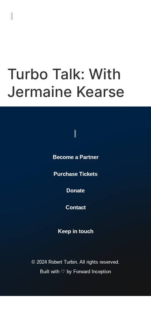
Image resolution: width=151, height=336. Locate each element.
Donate (75, 190)
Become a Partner (76, 157)
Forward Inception (92, 271)
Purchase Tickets (75, 174)
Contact (76, 207)
